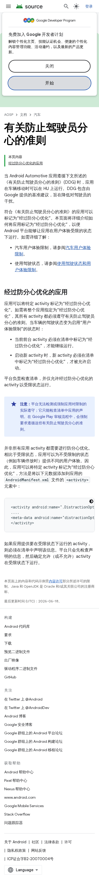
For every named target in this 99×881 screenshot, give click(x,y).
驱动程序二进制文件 (20, 668)
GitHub (10, 677)
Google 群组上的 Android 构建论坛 (33, 741)
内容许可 (56, 581)
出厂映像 (11, 660)
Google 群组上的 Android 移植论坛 (33, 749)
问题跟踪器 (13, 822)
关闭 (49, 66)
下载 (8, 643)
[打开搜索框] (66, 6)
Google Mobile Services (24, 805)
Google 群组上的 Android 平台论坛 (33, 733)
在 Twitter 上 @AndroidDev (26, 707)
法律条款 (51, 842)
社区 (35, 842)
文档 (23, 114)
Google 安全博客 (18, 724)
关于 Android (15, 842)
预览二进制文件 (17, 651)
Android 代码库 (17, 626)
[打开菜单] (8, 6)
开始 (49, 83)
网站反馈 (38, 850)
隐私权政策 (16, 850)
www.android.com (20, 797)
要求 (8, 634)
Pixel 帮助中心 (15, 780)
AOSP (8, 114)
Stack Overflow (17, 814)
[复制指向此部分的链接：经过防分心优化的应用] (73, 292)
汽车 (37, 114)
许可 (68, 842)
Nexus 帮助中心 (17, 789)
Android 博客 (15, 716)
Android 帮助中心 (19, 772)
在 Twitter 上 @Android (23, 699)
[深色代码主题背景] (91, 501)
